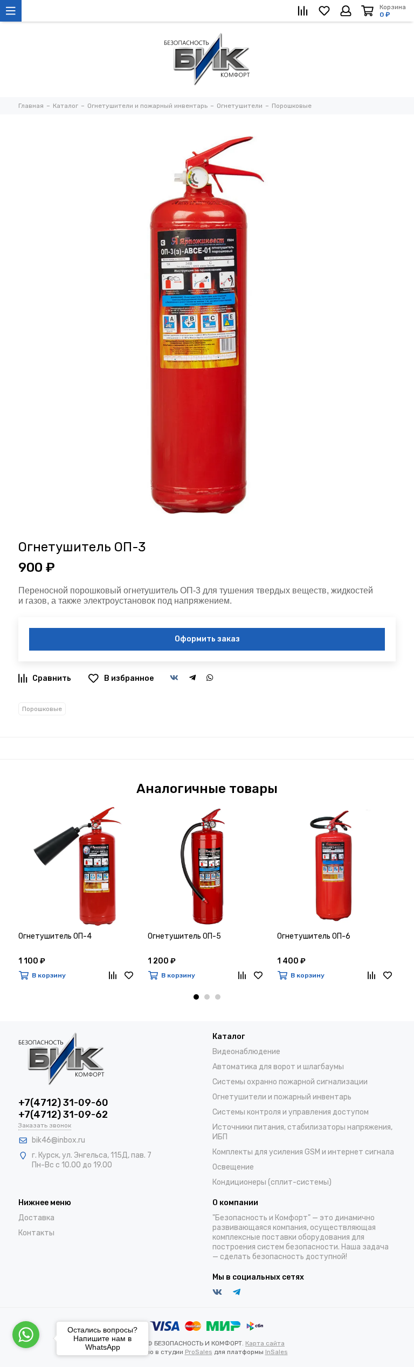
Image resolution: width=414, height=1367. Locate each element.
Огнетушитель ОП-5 (184, 936)
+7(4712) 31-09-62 (63, 1114)
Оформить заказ (207, 639)
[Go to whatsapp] (25, 1334)
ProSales (198, 1352)
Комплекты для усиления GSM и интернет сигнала (303, 1152)
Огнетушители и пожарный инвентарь (281, 1097)
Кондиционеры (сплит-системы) (272, 1182)
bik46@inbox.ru (58, 1140)
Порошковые (42, 709)
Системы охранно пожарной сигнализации (290, 1081)
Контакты (36, 1233)
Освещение (233, 1167)
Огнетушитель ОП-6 (313, 936)
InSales (276, 1352)
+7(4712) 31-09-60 (63, 1103)
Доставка (36, 1217)
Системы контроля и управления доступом (290, 1112)
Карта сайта (265, 1343)
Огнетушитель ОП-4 (55, 936)
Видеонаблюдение (246, 1051)
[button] (196, 997)
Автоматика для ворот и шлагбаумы (278, 1066)
